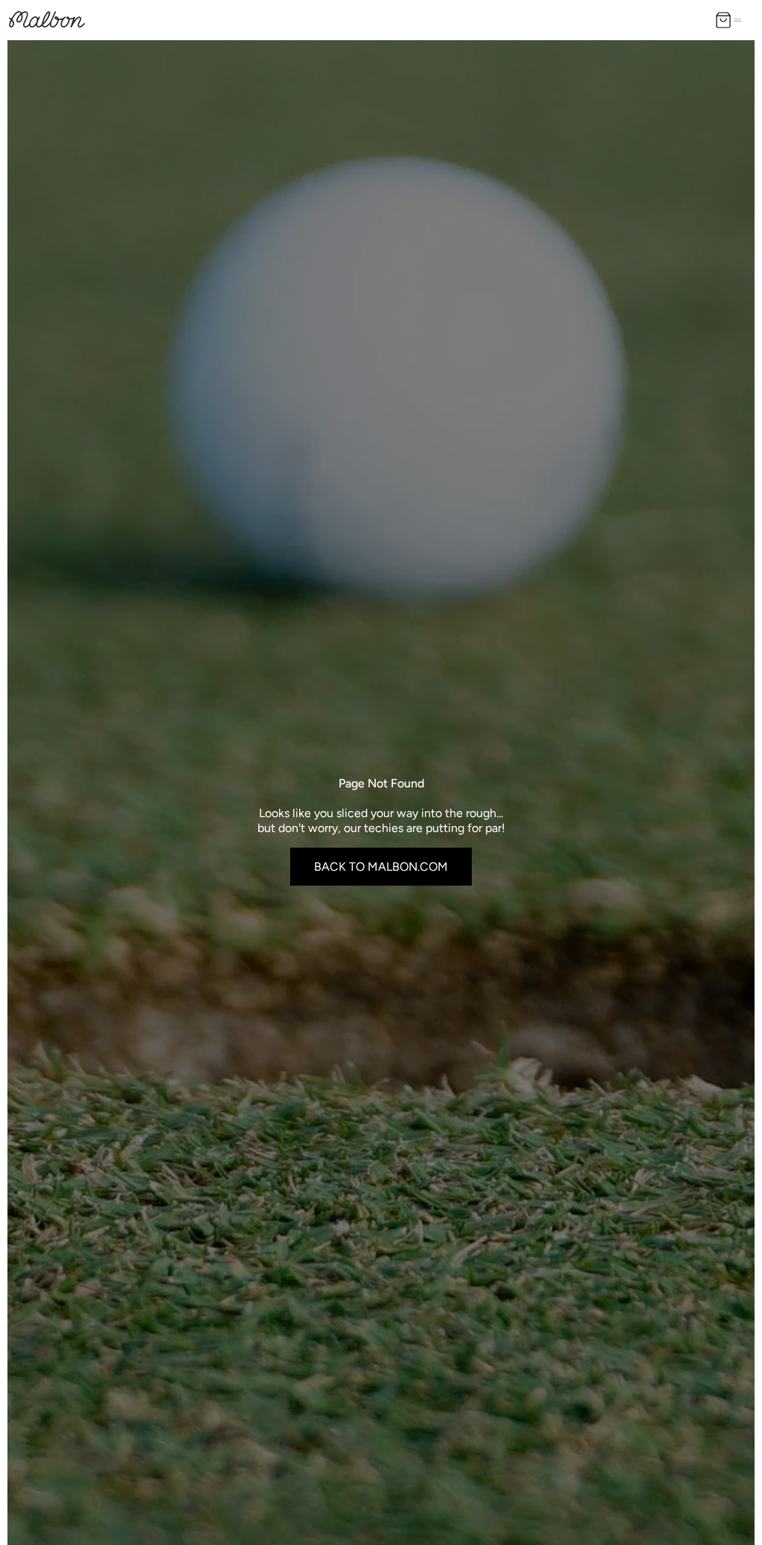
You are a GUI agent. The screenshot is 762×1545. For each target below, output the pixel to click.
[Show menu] (740, 20)
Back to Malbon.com (381, 867)
